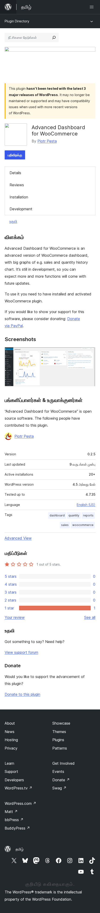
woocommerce (82, 525)
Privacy (11, 748)
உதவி (13, 221)
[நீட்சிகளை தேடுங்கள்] (54, 37)
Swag (59, 788)
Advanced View (18, 538)
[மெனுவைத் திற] (92, 7)
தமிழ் (19, 849)
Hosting (11, 739)
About (10, 723)
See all (89, 617)
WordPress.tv (18, 788)
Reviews (17, 185)
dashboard (57, 515)
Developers (14, 780)
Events (58, 771)
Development (21, 209)
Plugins (58, 739)
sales (65, 525)
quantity (73, 515)
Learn (9, 763)
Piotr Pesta (47, 141)
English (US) (86, 505)
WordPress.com (20, 803)
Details (15, 172)
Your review (15, 617)
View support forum (21, 652)
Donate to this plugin (22, 694)
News (9, 731)
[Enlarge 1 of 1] (89, 353)
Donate (61, 780)
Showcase (61, 723)
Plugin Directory (17, 21)
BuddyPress (17, 828)
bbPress (14, 819)
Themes (59, 731)
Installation (19, 197)
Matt (11, 811)
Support (11, 771)
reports (88, 515)
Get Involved (63, 763)
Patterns (59, 748)
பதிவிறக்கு (15, 155)
